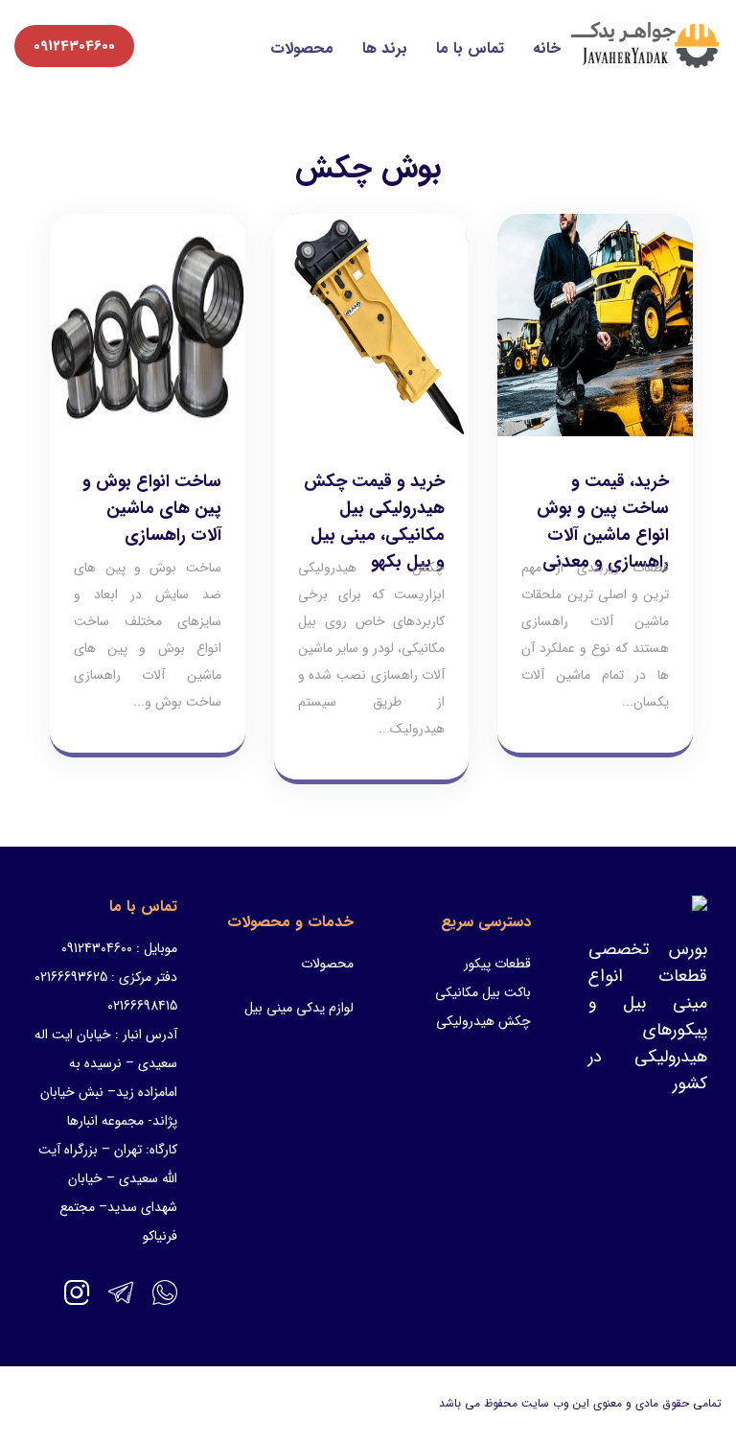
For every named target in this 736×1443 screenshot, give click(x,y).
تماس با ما (470, 48)
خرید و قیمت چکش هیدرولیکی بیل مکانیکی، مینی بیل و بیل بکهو (374, 521)
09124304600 (74, 46)
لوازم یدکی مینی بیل (299, 1007)
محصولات (302, 48)
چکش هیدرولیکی (483, 1021)
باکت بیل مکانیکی (483, 992)
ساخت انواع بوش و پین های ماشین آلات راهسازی (151, 508)
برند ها (384, 48)
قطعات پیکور (497, 963)
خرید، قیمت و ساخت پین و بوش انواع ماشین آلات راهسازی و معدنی (603, 521)
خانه (547, 48)
